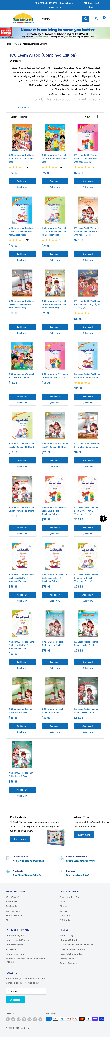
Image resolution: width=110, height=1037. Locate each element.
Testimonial (11, 906)
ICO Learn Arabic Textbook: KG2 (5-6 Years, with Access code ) (54, 158)
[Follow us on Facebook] (8, 1019)
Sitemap (64, 906)
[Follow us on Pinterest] (24, 1019)
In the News (11, 901)
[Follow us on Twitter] (13, 1019)
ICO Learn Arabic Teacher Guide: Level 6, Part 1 (86, 710)
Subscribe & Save (94, 5)
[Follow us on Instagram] (19, 1019)
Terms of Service (68, 963)
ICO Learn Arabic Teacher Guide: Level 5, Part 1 (21, 710)
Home (8, 44)
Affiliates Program (15, 935)
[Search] (85, 19)
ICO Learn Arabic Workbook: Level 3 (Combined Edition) (22, 445)
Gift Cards (65, 920)
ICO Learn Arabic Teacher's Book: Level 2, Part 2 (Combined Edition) (54, 578)
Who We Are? (12, 897)
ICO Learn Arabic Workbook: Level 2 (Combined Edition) (87, 375)
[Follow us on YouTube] (30, 1019)
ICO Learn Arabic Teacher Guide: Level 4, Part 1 (53, 643)
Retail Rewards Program (18, 939)
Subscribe (15, 999)
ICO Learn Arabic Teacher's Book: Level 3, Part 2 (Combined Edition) (21, 645)
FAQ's (62, 901)
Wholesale (11, 949)
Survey (63, 910)
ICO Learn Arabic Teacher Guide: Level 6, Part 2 (21, 774)
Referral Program (14, 944)
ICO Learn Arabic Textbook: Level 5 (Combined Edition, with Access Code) (21, 304)
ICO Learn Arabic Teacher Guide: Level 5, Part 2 (53, 710)
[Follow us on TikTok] (35, 1019)
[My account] (96, 18)
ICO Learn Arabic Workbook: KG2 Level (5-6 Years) (22, 375)
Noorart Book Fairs (15, 953)
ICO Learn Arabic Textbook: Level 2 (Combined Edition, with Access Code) (21, 231)
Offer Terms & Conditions (72, 949)
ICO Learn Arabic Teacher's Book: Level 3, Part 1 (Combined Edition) (86, 578)
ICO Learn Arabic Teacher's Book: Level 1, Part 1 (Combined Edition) (54, 510)
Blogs (8, 920)
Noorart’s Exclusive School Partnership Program (25, 960)
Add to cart (22, 181)
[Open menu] (7, 19)
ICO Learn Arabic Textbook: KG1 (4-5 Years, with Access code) (21, 158)
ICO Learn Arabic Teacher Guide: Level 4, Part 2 (86, 643)
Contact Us (65, 915)
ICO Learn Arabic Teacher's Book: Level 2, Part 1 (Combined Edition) (21, 578)
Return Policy (66, 935)
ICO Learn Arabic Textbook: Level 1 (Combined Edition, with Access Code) (87, 158)
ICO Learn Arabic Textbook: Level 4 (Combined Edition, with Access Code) (87, 231)
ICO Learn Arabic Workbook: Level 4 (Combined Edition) (55, 445)
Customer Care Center (71, 897)
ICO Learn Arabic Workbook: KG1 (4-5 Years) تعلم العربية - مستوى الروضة (87, 304)
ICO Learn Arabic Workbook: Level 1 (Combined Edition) (55, 375)
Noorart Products (14, 915)
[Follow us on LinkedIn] (40, 1019)
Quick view (22, 187)
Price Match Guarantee (71, 953)
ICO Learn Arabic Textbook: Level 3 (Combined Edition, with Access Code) (54, 231)
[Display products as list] (98, 116)
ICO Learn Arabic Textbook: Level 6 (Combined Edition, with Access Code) (54, 304)
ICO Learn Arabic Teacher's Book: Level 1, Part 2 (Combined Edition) (86, 510)
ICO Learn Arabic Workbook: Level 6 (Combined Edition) (22, 509)
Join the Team (13, 910)
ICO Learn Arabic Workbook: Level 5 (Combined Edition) (87, 445)
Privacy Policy (67, 958)
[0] (102, 18)
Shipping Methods (69, 939)
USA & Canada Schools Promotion (77, 944)
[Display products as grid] (94, 116)
